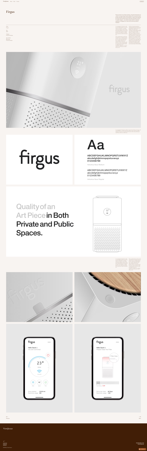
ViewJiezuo (5, 1)
